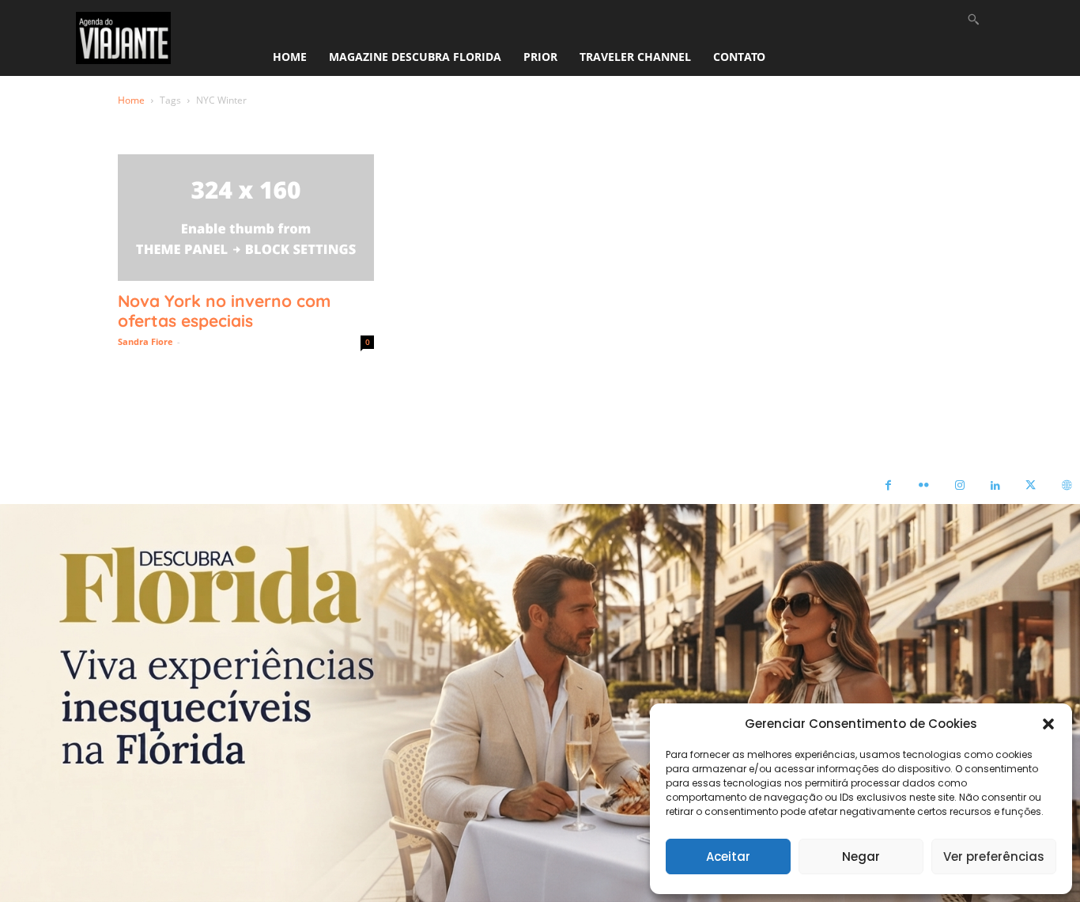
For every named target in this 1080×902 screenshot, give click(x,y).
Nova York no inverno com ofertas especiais (224, 310)
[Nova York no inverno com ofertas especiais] (246, 217)
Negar (861, 856)
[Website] (1066, 486)
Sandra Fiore (145, 341)
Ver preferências (993, 856)
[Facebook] (888, 486)
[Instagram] (959, 486)
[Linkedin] (995, 486)
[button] (1048, 724)
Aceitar (728, 856)
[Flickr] (924, 486)
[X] (1030, 486)
